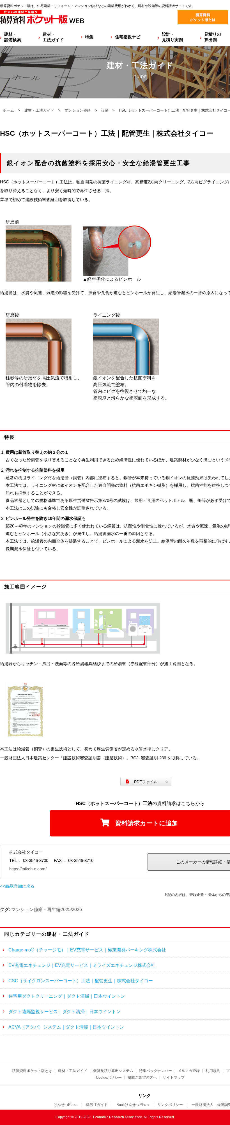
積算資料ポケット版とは (32, 1071)
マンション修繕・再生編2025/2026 (46, 909)
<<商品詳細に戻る (17, 886)
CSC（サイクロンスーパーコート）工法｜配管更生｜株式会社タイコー (80, 980)
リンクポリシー (170, 1105)
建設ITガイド (97, 1105)
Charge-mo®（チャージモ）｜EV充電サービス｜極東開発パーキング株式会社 (87, 950)
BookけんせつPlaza (132, 1105)
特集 (89, 36)
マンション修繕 (78, 110)
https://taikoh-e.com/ (28, 868)
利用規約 (213, 1071)
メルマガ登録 (189, 1071)
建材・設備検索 (12, 37)
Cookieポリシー (109, 1077)
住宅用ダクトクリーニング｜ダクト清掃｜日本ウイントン (66, 996)
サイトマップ (174, 1077)
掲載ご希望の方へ (142, 1077)
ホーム (8, 110)
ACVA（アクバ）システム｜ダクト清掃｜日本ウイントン (66, 1027)
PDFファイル (146, 782)
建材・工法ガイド (53, 37)
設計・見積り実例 (172, 37)
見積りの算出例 (212, 37)
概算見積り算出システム (113, 1071)
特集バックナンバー (155, 1071)
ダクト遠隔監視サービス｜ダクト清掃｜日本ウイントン (64, 1011)
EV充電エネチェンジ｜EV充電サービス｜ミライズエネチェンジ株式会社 (81, 965)
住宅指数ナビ (127, 36)
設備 (105, 110)
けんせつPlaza (65, 1105)
